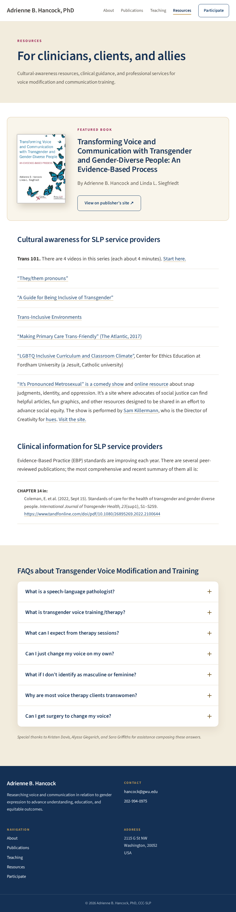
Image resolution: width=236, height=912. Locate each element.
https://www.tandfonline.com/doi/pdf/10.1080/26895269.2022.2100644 (92, 514)
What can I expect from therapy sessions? (72, 633)
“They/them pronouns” (42, 278)
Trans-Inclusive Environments (49, 317)
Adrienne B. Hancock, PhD (40, 10)
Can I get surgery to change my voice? (68, 716)
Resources (182, 10)
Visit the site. (72, 419)
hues (51, 419)
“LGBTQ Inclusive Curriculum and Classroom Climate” (75, 356)
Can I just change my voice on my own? (69, 653)
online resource (151, 384)
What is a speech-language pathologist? (70, 591)
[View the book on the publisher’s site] (41, 168)
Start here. (174, 258)
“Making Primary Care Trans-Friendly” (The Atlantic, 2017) (79, 336)
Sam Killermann (140, 410)
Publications (132, 10)
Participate (214, 10)
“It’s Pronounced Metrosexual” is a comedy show (70, 384)
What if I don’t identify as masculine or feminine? (80, 674)
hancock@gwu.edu (141, 792)
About (108, 10)
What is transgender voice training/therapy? (75, 612)
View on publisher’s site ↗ (109, 203)
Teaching (158, 10)
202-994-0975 (135, 801)
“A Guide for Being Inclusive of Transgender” (65, 297)
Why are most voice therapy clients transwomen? (81, 695)
